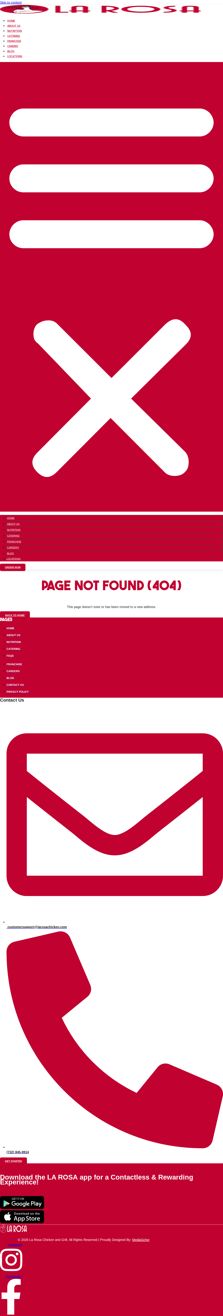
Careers (12, 46)
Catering (13, 36)
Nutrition (14, 31)
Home (11, 21)
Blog (10, 51)
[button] (111, 287)
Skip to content (11, 2)
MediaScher (141, 1240)
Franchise (14, 41)
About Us (13, 26)
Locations (14, 56)
